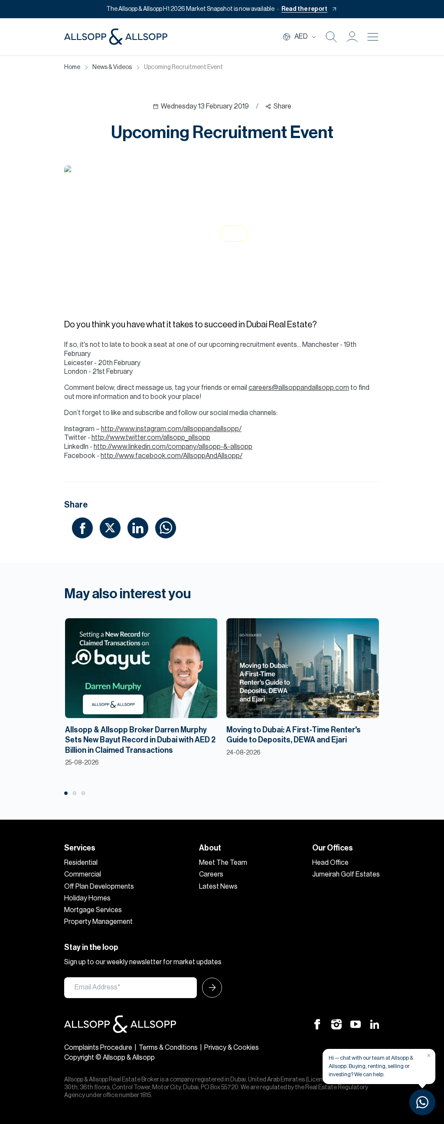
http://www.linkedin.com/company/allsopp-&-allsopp (173, 446)
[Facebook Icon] (317, 1023)
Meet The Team (223, 862)
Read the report (304, 9)
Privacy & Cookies (231, 1047)
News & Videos (112, 67)
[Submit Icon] (209, 987)
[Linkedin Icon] (374, 1023)
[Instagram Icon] (336, 1023)
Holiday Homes (87, 898)
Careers (211, 874)
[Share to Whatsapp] (165, 527)
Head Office (330, 862)
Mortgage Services (93, 909)
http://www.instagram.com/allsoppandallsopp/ (171, 428)
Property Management (98, 921)
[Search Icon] (331, 37)
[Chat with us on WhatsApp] (422, 1102)
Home (72, 67)
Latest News (218, 886)
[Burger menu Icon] (373, 37)
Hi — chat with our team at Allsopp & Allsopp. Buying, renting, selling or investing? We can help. (371, 1066)
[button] (352, 37)
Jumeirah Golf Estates (346, 874)
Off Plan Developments (99, 886)
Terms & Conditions (168, 1047)
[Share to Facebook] (82, 527)
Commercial (82, 874)
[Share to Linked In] (137, 527)
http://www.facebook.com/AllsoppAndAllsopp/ (171, 455)
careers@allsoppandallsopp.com (298, 387)
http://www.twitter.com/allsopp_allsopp (150, 437)
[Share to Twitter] (110, 527)
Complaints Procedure (98, 1047)
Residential (81, 862)
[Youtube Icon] (355, 1023)
